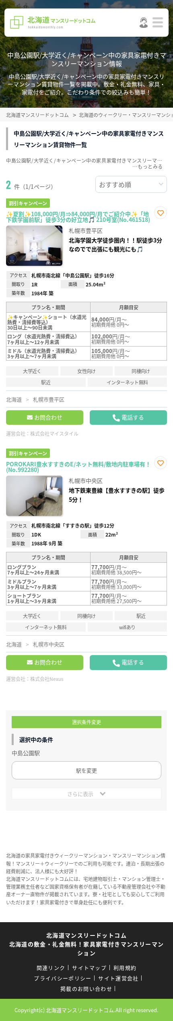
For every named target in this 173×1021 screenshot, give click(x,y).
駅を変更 (86, 770)
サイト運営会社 (118, 978)
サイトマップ (89, 967)
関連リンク (51, 967)
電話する (133, 417)
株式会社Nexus (47, 678)
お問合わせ (48, 417)
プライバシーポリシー (62, 978)
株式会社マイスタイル (54, 433)
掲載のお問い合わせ (86, 988)
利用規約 (124, 967)
